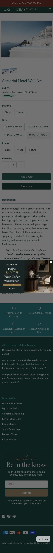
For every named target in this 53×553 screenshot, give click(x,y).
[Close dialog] (51, 262)
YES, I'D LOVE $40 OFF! (12, 285)
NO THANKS (12, 288)
